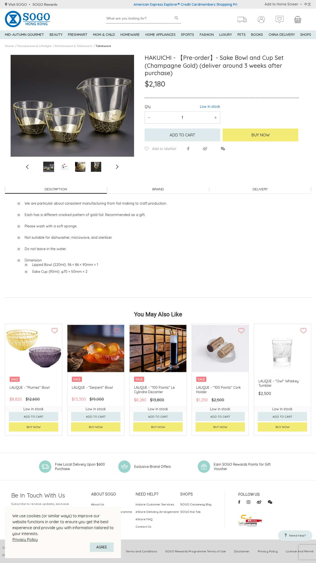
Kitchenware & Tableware (73, 46)
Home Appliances (160, 34)
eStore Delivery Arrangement (157, 512)
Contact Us (143, 526)
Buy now (34, 427)
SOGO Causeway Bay (196, 504)
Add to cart (182, 134)
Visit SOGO (17, 4)
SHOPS (305, 34)
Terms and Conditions (141, 551)
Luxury (225, 34)
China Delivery (282, 34)
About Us (97, 504)
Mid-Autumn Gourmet (24, 34)
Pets (241, 34)
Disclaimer (242, 551)
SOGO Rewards (45, 4)
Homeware (130, 34)
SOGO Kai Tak (190, 512)
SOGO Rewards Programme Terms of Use (195, 551)
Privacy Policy (25, 539)
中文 (307, 4)
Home (9, 46)
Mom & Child (104, 34)
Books (257, 34)
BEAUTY (56, 34)
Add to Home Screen (281, 4)
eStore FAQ (144, 519)
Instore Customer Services (155, 504)
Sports (187, 34)
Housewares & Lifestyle (34, 46)
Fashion (207, 34)
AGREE (101, 547)
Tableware (103, 46)
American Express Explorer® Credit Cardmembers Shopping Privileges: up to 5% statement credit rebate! (207, 4)
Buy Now (260, 134)
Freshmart (77, 34)
